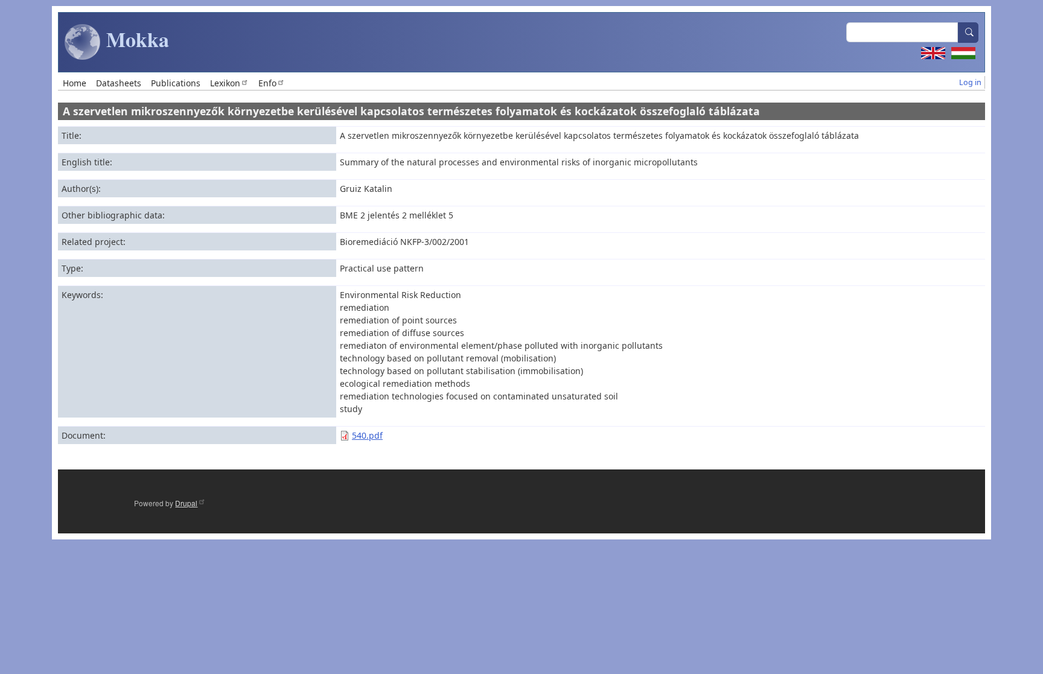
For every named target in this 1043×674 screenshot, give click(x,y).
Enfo (267, 83)
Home (74, 83)
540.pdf (367, 435)
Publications (175, 83)
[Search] (968, 32)
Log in (970, 82)
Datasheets (118, 83)
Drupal (186, 503)
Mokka (135, 39)
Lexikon (225, 83)
